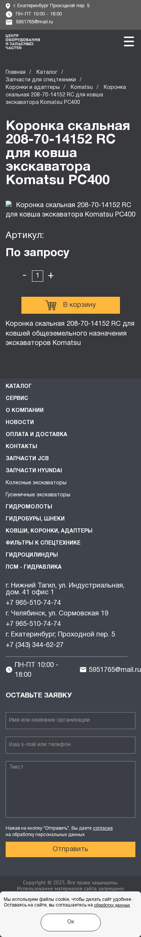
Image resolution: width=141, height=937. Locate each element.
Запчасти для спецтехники (41, 80)
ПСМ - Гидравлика (34, 567)
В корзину (79, 305)
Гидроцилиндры (32, 555)
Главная (16, 72)
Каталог (47, 72)
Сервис (17, 398)
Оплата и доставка (36, 434)
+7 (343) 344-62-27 (35, 645)
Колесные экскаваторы (36, 483)
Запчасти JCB (27, 458)
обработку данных (112, 905)
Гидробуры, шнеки (35, 519)
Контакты (21, 446)
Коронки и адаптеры (33, 87)
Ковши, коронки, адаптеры (49, 531)
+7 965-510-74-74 (33, 603)
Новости (20, 422)
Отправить (70, 849)
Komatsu (82, 87)
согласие (103, 828)
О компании (25, 410)
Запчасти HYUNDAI (34, 470)
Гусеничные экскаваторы (38, 495)
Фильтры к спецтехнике (43, 543)
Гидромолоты (29, 507)
